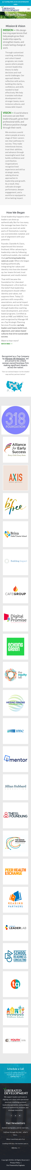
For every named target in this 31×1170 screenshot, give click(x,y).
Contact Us (14, 1076)
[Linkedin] (15, 1115)
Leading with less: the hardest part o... (15, 1143)
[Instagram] (11, 1115)
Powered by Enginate (17, 1165)
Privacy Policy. (15, 1163)
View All (14, 1148)
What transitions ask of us (15, 1139)
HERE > (16, 4)
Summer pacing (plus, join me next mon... (15, 1128)
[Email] (19, 1115)
